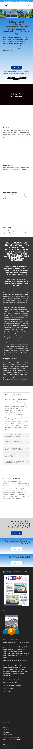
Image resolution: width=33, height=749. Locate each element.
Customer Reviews (9, 747)
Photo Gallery (8, 730)
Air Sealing (7, 228)
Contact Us (16, 533)
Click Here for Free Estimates (16, 95)
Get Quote (16, 68)
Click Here (16, 549)
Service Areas (8, 742)
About (6, 727)
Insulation (7, 128)
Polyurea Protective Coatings (12, 737)
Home (6, 725)
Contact (6, 744)
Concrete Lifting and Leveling (12, 739)
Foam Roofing (8, 165)
